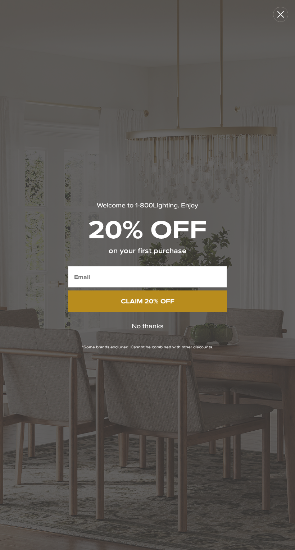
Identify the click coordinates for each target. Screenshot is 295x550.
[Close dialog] (280, 14)
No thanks (147, 326)
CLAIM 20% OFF (147, 301)
